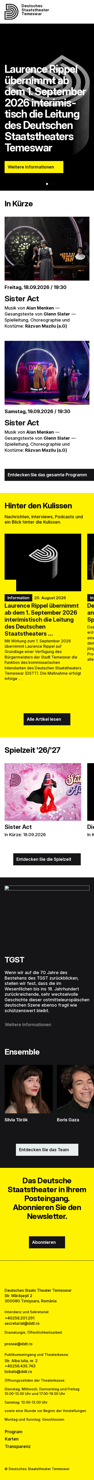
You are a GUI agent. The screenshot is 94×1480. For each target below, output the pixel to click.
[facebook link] (35, 1274)
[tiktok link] (59, 1274)
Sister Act (22, 298)
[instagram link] (47, 1274)
